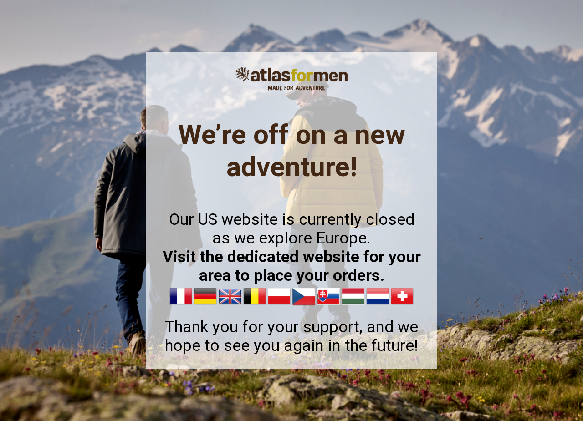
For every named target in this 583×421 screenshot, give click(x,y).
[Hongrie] (353, 305)
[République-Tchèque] (303, 305)
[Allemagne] (205, 305)
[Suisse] (402, 305)
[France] (180, 305)
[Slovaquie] (328, 305)
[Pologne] (279, 305)
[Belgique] (254, 305)
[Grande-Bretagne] (230, 305)
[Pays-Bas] (377, 305)
